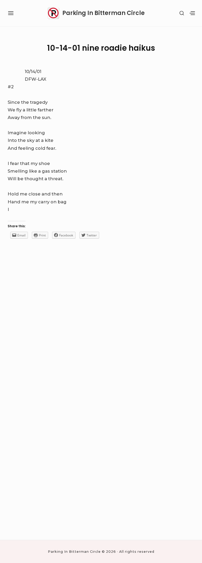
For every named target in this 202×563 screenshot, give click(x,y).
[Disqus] (101, 324)
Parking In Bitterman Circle (103, 13)
